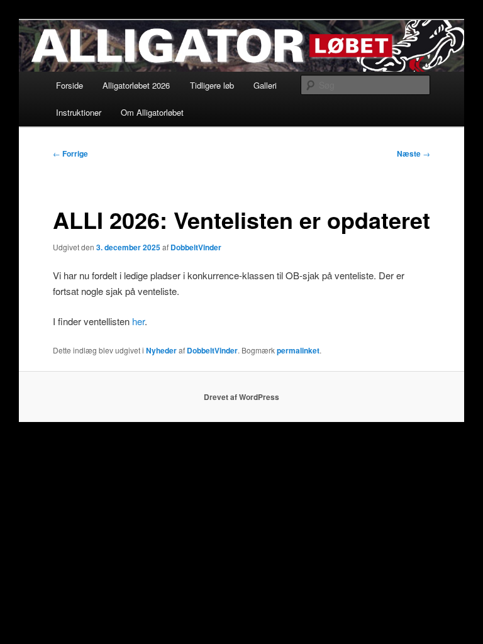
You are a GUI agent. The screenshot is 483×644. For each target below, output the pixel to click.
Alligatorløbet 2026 (136, 85)
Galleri (265, 85)
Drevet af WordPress (241, 396)
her (138, 321)
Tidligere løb (212, 85)
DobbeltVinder (195, 247)
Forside (69, 85)
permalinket (298, 350)
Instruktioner (78, 112)
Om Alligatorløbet (152, 112)
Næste (413, 153)
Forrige (70, 153)
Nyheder (161, 350)
